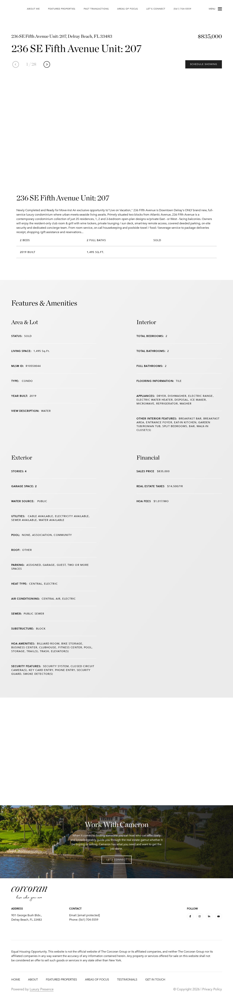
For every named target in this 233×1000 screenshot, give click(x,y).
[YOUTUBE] (218, 916)
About (33, 979)
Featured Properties (61, 8)
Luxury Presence (42, 989)
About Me (33, 8)
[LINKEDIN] (209, 916)
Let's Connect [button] (116, 859)
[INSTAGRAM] (199, 916)
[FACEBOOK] (190, 916)
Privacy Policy (212, 989)
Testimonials (127, 979)
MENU (212, 8)
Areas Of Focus (127, 8)
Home (15, 979)
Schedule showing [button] (203, 64)
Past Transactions (96, 8)
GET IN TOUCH (155, 979)
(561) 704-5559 (182, 8)
